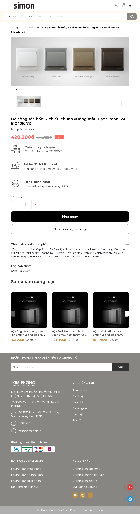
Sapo (100, 510)
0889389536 (26, 423)
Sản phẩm (79, 402)
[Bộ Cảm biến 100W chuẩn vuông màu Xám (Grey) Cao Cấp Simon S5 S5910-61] (70, 310)
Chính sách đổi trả (85, 480)
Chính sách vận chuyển (89, 474)
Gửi (120, 366)
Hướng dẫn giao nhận (26, 480)
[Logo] (24, 5)
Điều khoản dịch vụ (24, 486)
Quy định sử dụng (85, 486)
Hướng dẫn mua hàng (26, 468)
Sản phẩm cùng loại (32, 281)
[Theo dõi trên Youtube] (76, 494)
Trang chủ (80, 390)
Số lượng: (16, 197)
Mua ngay (70, 216)
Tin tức (77, 420)
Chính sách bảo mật (86, 468)
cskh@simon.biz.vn (30, 430)
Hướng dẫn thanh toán (27, 474)
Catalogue (80, 408)
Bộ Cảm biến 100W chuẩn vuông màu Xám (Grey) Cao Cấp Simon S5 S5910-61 (69, 335)
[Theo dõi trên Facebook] (90, 494)
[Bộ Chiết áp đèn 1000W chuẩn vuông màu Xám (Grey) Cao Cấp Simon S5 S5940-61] (111, 310)
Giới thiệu (79, 396)
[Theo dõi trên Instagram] (83, 494)
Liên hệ (77, 414)
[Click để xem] (70, 61)
